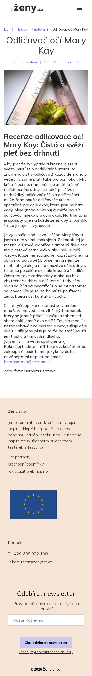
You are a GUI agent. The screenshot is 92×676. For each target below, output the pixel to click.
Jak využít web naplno (28, 471)
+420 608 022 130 (30, 553)
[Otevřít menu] (79, 8)
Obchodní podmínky (26, 464)
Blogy (22, 29)
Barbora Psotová (24, 62)
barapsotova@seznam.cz (27, 361)
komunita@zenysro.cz (32, 561)
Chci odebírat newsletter (46, 643)
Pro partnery (19, 456)
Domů (9, 29)
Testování (40, 29)
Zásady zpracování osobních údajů (46, 652)
